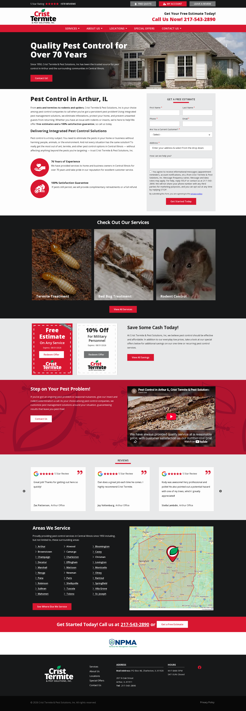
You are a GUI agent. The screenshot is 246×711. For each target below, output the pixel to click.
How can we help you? (161, 155)
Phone (153, 118)
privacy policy (196, 193)
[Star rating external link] (76, 3)
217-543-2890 (135, 624)
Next (220, 491)
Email (185, 118)
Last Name (188, 107)
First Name (155, 107)
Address (154, 142)
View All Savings (140, 357)
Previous (24, 491)
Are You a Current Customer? (164, 129)
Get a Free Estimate (172, 624)
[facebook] (199, 667)
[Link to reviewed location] (58, 473)
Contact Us (41, 418)
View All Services (123, 309)
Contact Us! (41, 78)
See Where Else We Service (52, 606)
